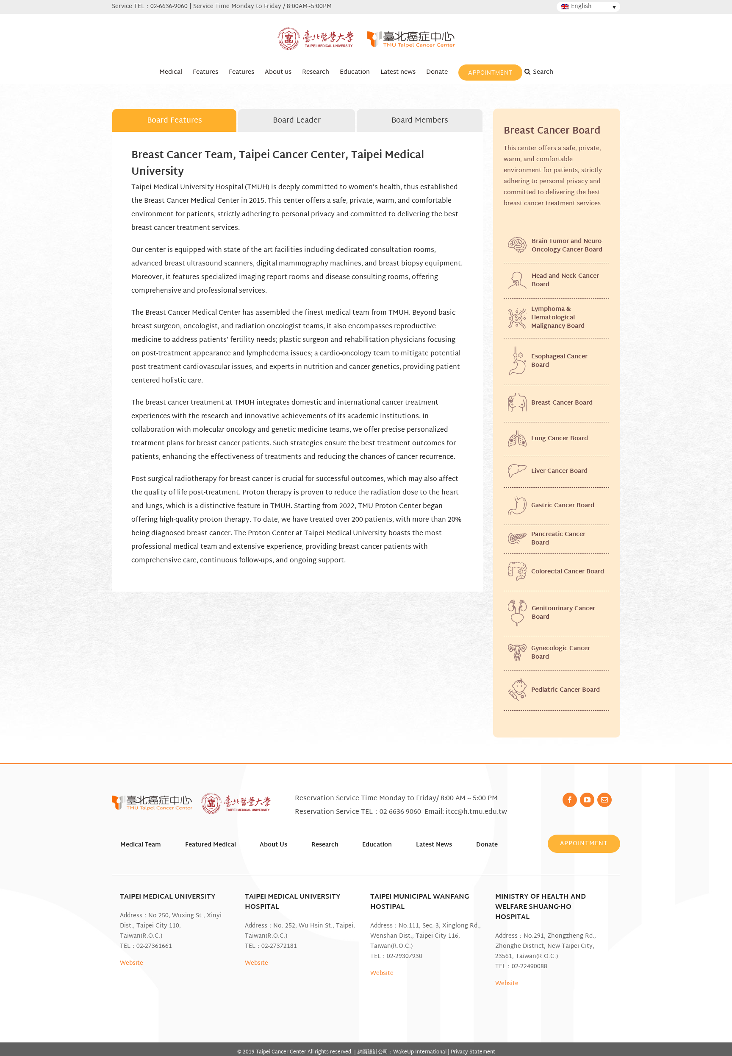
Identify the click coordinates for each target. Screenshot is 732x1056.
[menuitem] (170, 72)
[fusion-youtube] (587, 800)
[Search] (548, 72)
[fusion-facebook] (570, 800)
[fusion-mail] (604, 800)
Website (131, 963)
